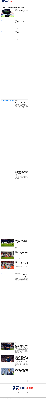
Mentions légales (13, 396)
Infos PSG (11, 3)
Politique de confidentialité (25, 396)
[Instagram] (27, 392)
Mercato (27, 3)
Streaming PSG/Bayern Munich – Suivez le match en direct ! (21, 253)
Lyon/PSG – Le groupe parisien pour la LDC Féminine (21, 102)
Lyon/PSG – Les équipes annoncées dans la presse (21, 33)
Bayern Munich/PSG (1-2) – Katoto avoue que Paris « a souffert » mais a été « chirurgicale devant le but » (21, 358)
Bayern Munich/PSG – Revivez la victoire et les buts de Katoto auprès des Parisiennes (21, 345)
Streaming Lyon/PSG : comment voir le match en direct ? (21, 11)
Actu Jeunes (37, 3)
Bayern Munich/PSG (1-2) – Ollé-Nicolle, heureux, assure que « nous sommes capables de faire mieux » (21, 371)
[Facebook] (19, 392)
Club (16, 273)
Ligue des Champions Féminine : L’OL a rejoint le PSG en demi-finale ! (21, 241)
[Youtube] (24, 392)
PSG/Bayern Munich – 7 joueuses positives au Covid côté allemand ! (21, 264)
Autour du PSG (17, 3)
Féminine (6, 5)
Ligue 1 (22, 3)
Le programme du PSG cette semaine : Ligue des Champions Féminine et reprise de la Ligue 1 (21, 276)
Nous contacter (18, 396)
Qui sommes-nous (32, 396)
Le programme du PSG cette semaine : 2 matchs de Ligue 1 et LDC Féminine (21, 172)
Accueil (6, 3)
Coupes (31, 3)
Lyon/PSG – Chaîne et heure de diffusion (21, 22)
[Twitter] (22, 392)
